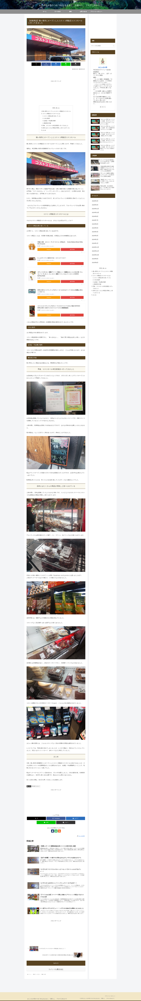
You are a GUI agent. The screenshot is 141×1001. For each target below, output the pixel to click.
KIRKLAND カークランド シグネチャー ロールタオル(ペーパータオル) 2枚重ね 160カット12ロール (60, 291)
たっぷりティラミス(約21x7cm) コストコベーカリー (51, 258)
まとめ (44, 130)
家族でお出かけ (37, 786)
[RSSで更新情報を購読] (59, 831)
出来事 (29, 786)
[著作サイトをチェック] (52, 831)
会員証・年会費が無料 (50, 120)
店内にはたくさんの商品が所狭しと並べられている (55, 127)
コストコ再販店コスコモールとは (51, 113)
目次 (54, 108)
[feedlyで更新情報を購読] (55, 831)
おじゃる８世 (102, 67)
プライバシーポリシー (110, 996)
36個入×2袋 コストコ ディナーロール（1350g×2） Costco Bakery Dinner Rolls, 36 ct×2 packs (60, 243)
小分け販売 (47, 118)
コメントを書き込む (56, 969)
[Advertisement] (56, 74)
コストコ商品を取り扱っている (52, 116)
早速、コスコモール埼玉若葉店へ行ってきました (55, 125)
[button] (75, 64)
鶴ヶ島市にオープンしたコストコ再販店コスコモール (56, 111)
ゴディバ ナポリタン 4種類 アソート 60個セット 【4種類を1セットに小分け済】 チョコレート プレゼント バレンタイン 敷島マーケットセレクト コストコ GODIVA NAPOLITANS (59, 273)
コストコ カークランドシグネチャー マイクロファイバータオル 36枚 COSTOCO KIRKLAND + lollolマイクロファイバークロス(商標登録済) (58, 306)
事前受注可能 (47, 123)
